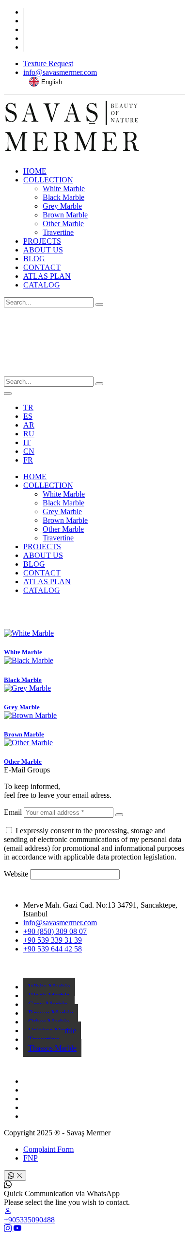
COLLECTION (48, 180)
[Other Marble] (28, 742)
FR (28, 460)
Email (13, 812)
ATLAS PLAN (47, 276)
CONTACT (42, 267)
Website (16, 874)
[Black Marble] (28, 660)
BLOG (34, 258)
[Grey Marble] (27, 688)
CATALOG (41, 285)
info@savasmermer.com (60, 72)
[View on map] (94, 624)
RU (28, 434)
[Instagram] (9, 1228)
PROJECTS (42, 241)
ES (27, 416)
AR (28, 425)
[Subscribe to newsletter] (119, 814)
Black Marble (63, 197)
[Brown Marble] (30, 715)
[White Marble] (29, 633)
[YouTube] (17, 1228)
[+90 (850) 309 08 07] (94, 607)
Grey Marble (62, 206)
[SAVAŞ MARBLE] (72, 154)
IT (27, 442)
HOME (35, 171)
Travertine (58, 232)
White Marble (64, 188)
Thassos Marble (52, 1048)
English (51, 82)
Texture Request (48, 63)
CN (28, 451)
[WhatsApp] (94, 615)
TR (28, 407)
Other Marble (63, 223)
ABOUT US (43, 250)
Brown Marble (65, 215)
